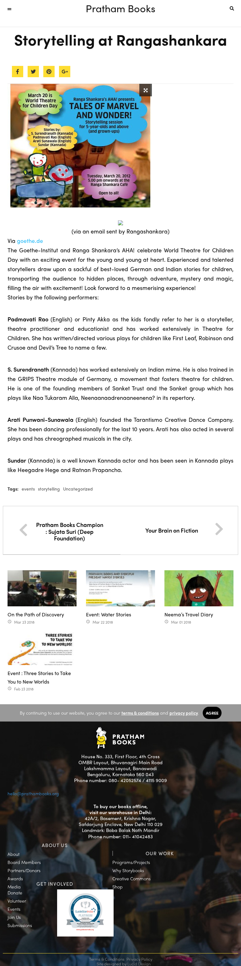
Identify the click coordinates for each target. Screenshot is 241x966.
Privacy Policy (139, 959)
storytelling (49, 489)
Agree (212, 713)
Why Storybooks (128, 870)
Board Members (24, 862)
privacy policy (183, 713)
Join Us (14, 917)
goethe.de (30, 240)
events (28, 489)
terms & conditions (140, 713)
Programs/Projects (131, 862)
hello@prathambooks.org (33, 793)
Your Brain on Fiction (171, 530)
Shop (117, 886)
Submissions (20, 925)
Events (14, 909)
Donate (15, 892)
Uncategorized (78, 489)
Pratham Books (120, 8)
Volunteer (17, 901)
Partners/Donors (24, 870)
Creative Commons (131, 878)
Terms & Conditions (107, 959)
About (13, 854)
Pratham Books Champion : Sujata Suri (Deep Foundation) (69, 531)
